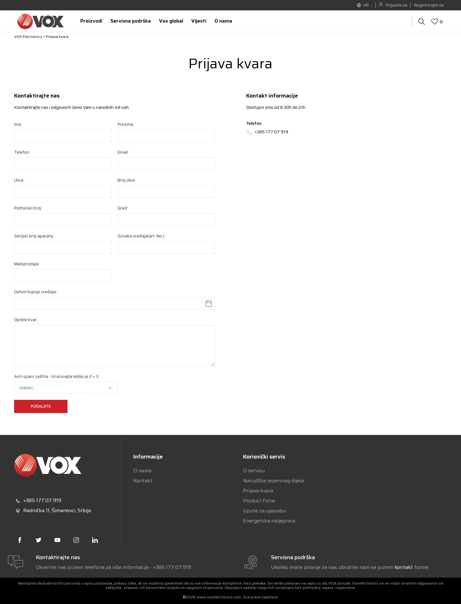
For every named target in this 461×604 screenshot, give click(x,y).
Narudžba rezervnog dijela (273, 481)
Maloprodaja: (27, 264)
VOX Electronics (28, 37)
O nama (142, 470)
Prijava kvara (258, 491)
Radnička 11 (36, 510)
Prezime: (126, 124)
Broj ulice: (127, 180)
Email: (123, 152)
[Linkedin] (95, 540)
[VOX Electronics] (40, 21)
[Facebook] (19, 540)
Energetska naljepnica (269, 521)
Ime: (18, 124)
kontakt (404, 567)
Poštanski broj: (28, 208)
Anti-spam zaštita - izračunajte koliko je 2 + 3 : (57, 376)
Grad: (123, 208)
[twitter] (38, 540)
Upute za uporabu (264, 511)
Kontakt (142, 481)
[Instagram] (76, 540)
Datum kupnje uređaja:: (36, 292)
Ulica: (19, 180)
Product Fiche (259, 501)
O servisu (254, 470)
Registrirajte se (429, 5)
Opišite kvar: (26, 320)
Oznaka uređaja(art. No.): (141, 236)
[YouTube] (57, 540)
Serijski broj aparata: (34, 236)
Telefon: (22, 152)
